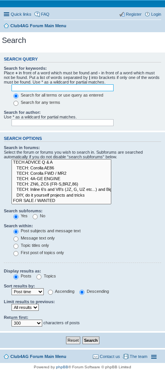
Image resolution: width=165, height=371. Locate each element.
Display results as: (22, 271)
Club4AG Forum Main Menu (38, 356)
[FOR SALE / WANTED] (61, 201)
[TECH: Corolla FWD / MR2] (61, 173)
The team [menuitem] (138, 356)
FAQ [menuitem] (45, 14)
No (42, 215)
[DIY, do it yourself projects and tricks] (61, 195)
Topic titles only (34, 245)
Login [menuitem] (156, 14)
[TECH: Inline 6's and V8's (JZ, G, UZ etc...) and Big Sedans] (61, 189)
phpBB (62, 367)
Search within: (18, 225)
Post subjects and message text (50, 230)
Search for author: (22, 112)
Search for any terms (40, 102)
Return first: (16, 317)
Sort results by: (19, 286)
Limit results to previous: (29, 301)
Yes (24, 215)
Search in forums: (22, 147)
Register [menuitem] (134, 14)
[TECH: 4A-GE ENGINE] (61, 179)
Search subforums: (23, 210)
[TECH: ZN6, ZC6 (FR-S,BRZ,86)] (61, 184)
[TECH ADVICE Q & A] (61, 162)
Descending (97, 291)
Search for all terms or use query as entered (61, 95)
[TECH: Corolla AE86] (61, 168)
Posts (25, 276)
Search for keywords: (25, 68)
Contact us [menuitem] (110, 356)
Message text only (37, 238)
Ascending (64, 291)
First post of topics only (42, 252)
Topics (49, 276)
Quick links (21, 14)
